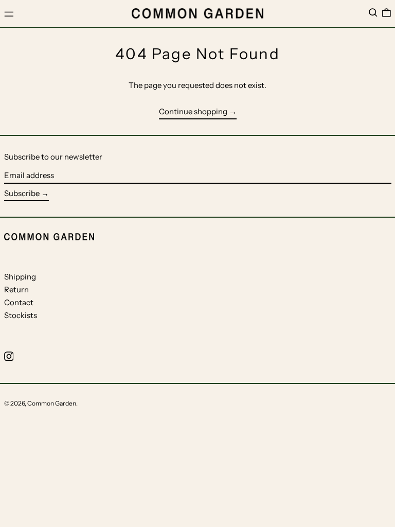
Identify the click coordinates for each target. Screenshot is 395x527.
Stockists (20, 315)
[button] (373, 13)
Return (16, 289)
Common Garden (51, 403)
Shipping (20, 277)
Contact (18, 302)
